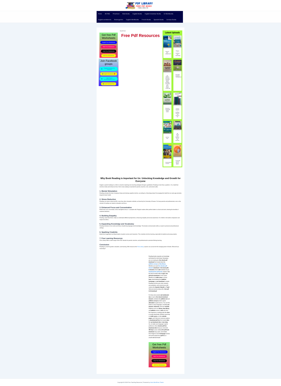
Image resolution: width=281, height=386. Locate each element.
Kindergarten (118, 20)
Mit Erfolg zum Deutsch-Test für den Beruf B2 (177, 137)
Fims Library (140, 246)
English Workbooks (132, 20)
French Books (146, 20)
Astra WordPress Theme (157, 382)
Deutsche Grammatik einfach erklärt (167, 110)
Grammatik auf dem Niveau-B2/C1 (178, 162)
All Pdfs (107, 14)
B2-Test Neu (167, 138)
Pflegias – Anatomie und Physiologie (178, 53)
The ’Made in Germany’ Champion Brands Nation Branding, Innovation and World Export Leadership (167, 82)
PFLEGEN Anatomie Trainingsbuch (178, 75)
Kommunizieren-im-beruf (168, 163)
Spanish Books (159, 20)
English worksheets (104, 20)
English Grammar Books (153, 14)
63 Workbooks (168, 14)
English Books (137, 14)
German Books (171, 20)
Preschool (116, 14)
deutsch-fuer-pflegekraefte (168, 52)
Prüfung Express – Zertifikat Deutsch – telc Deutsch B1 (177, 112)
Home (100, 14)
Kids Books (126, 14)
